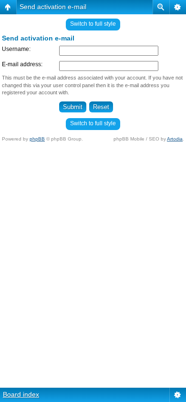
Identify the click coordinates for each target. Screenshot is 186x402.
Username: (16, 49)
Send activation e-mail (53, 6)
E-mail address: (22, 64)
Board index (21, 394)
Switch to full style (93, 23)
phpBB (37, 138)
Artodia (175, 138)
